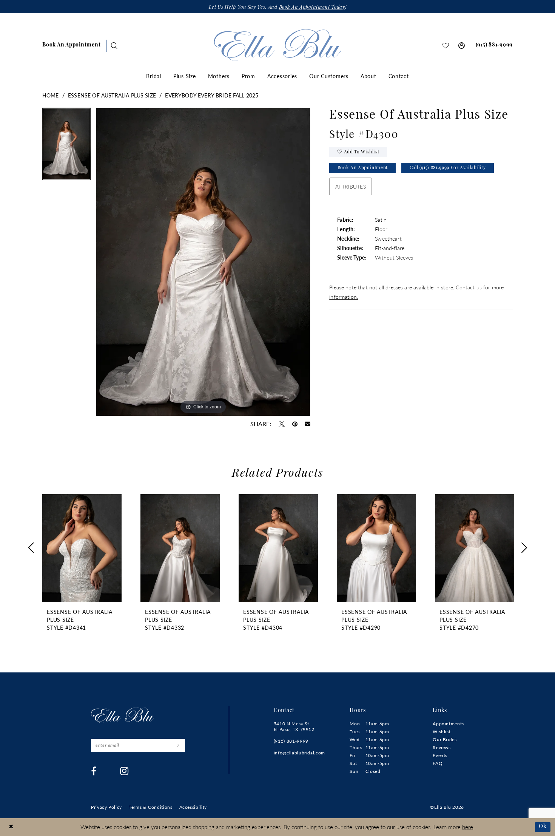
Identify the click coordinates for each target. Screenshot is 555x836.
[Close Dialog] (11, 827)
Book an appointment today (312, 7)
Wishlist (441, 731)
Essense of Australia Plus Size (112, 95)
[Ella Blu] (277, 44)
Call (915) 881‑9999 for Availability (448, 168)
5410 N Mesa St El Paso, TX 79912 (294, 726)
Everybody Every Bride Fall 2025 (211, 95)
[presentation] (82, 548)
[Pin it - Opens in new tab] (295, 424)
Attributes (350, 186)
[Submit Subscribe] (178, 745)
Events (440, 755)
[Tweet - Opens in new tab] (282, 424)
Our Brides (444, 739)
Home (50, 95)
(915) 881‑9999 (291, 741)
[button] (462, 45)
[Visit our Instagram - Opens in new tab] (124, 771)
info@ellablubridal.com (299, 752)
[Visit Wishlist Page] (446, 45)
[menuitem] (71, 45)
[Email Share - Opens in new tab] (307, 423)
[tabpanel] (66, 146)
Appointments (448, 723)
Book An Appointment (363, 168)
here (467, 827)
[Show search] (114, 45)
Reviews (441, 747)
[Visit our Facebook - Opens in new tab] (94, 771)
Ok (543, 827)
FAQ (437, 763)
